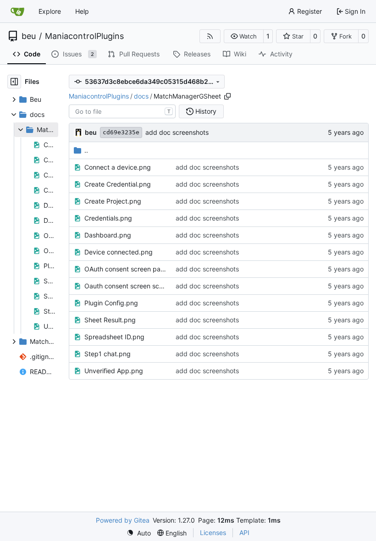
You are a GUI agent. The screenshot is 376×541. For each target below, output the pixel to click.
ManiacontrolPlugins (84, 36)
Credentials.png (108, 218)
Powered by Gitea (122, 520)
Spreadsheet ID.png (114, 337)
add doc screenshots (177, 132)
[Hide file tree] (14, 81)
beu (29, 36)
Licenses (213, 532)
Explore (50, 11)
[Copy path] (227, 96)
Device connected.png (118, 252)
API (244, 532)
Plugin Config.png (111, 303)
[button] (244, 36)
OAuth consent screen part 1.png (125, 269)
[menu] (139, 533)
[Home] (17, 11)
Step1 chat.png (107, 354)
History (205, 111)
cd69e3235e (121, 132)
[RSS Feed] (210, 36)
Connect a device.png (117, 167)
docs (141, 96)
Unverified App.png (113, 371)
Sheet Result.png (110, 320)
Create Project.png (112, 201)
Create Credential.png (117, 184)
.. (86, 150)
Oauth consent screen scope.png (125, 286)
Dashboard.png (107, 235)
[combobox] (122, 111)
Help (82, 11)
